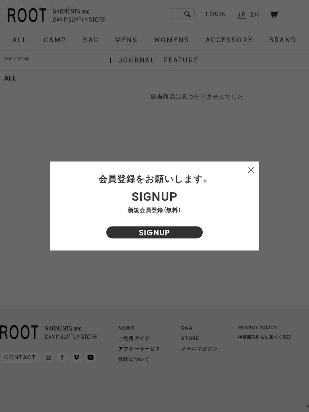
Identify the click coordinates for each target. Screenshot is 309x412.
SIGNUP (154, 232)
